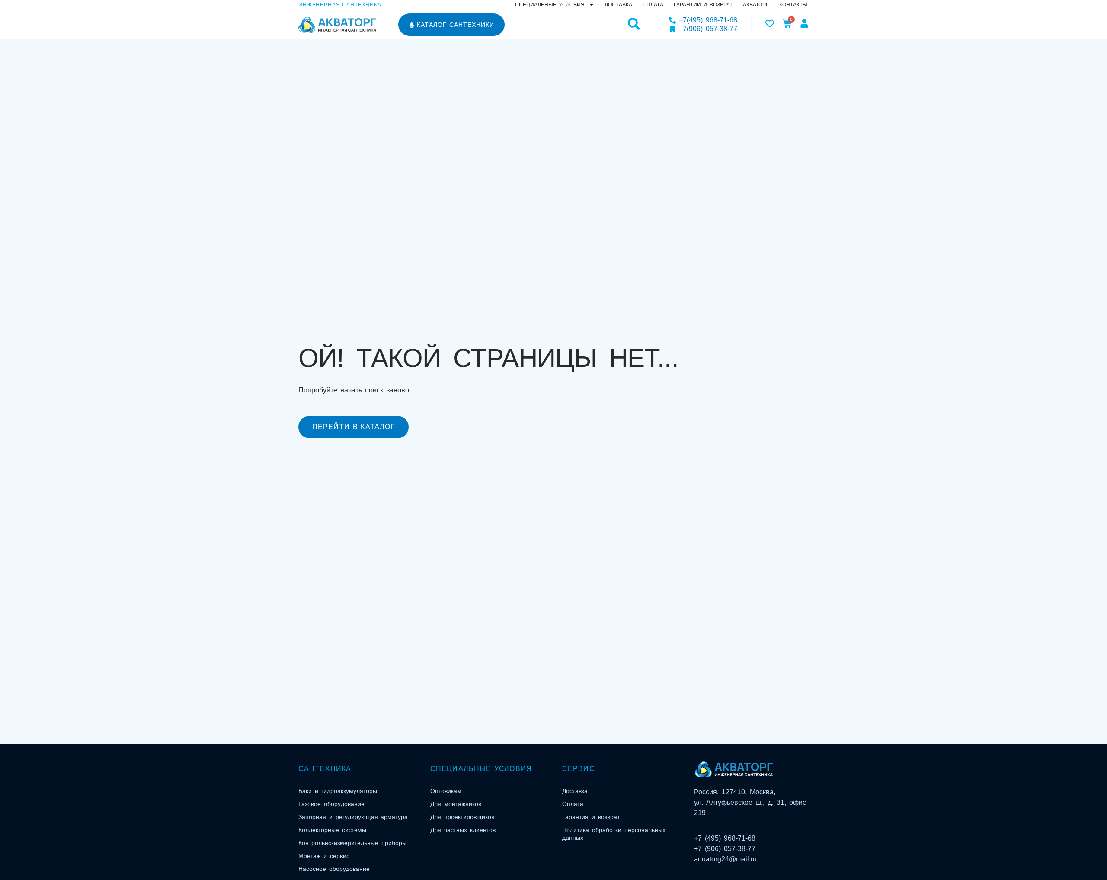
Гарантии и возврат (703, 5)
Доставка (618, 5)
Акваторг (756, 5)
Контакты (793, 5)
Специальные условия (550, 5)
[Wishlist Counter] (769, 23)
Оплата (653, 5)
